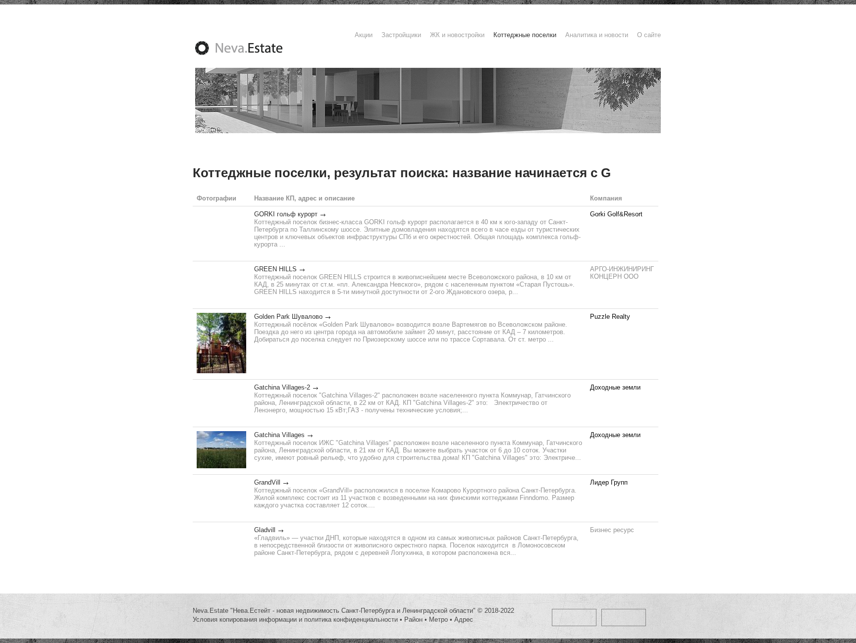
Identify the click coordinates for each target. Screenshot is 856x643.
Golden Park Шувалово (288, 316)
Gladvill (264, 530)
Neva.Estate (250, 48)
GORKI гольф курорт (286, 214)
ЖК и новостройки (457, 35)
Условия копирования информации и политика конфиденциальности (295, 619)
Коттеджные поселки (524, 35)
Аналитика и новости (596, 35)
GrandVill (267, 482)
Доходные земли (615, 387)
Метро (438, 619)
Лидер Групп (609, 482)
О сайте (649, 35)
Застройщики (401, 35)
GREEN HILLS (275, 269)
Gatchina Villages (279, 435)
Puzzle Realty (610, 316)
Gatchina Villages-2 (282, 387)
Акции (364, 35)
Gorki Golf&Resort (616, 214)
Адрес (463, 619)
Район (413, 619)
